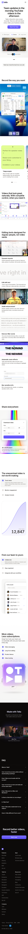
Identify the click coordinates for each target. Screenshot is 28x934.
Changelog (18, 879)
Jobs (3, 906)
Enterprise (4, 877)
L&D (3, 895)
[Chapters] (6, 436)
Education (4, 879)
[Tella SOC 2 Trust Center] (10, 926)
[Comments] (22, 436)
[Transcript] (14, 436)
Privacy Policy (9, 922)
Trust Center (5, 925)
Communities (5, 897)
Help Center (18, 874)
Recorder (4, 855)
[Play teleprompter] (13, 147)
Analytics (4, 863)
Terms (3, 922)
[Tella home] (5, 2)
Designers (4, 884)
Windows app (18, 858)
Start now (14, 837)
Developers (18, 877)
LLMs (18, 922)
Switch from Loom (19, 890)
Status (3, 914)
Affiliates (4, 909)
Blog (16, 882)
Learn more (5, 444)
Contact (4, 911)
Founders (4, 887)
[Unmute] (2, 302)
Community (18, 884)
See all (3, 868)
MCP (3, 865)
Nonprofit (4, 882)
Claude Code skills (20, 887)
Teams (3, 874)
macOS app (18, 855)
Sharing (4, 860)
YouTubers (4, 892)
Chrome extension (19, 860)
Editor (3, 858)
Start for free (14, 27)
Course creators (6, 890)
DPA (15, 922)
